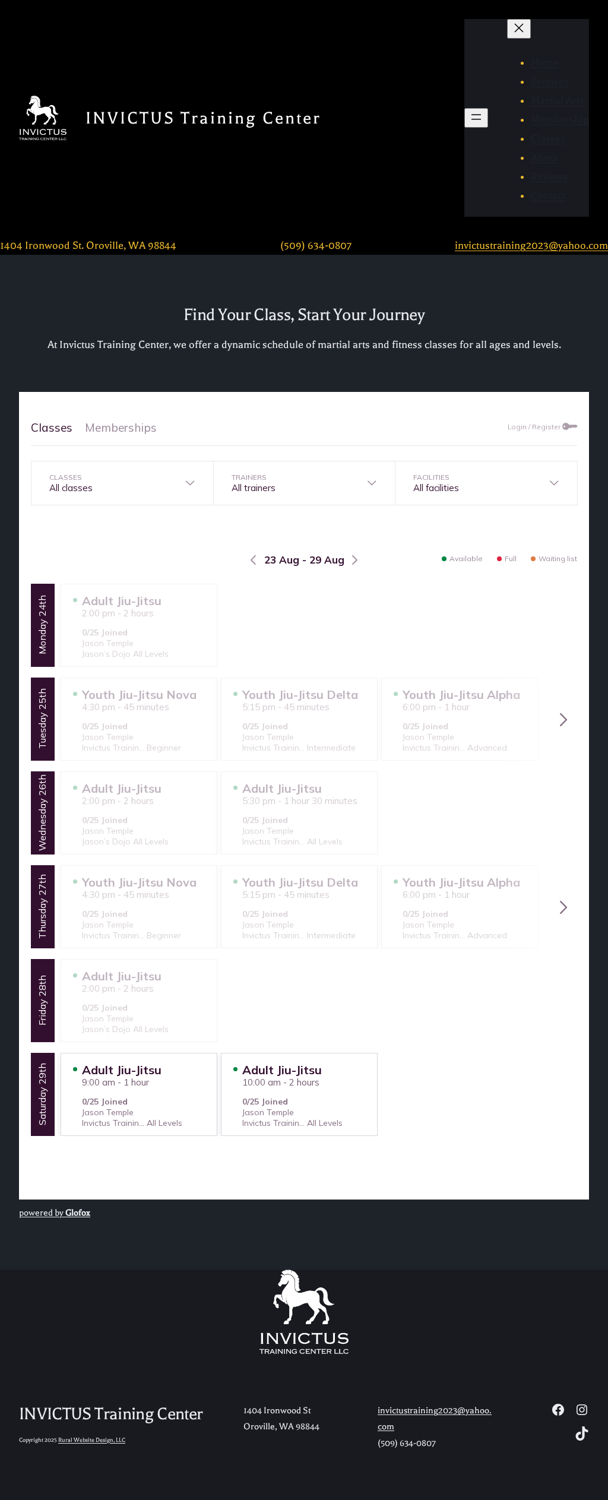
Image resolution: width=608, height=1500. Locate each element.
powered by (54, 1213)
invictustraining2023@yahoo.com (531, 245)
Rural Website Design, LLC (91, 1439)
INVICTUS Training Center (203, 118)
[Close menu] (519, 29)
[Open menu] (476, 118)
